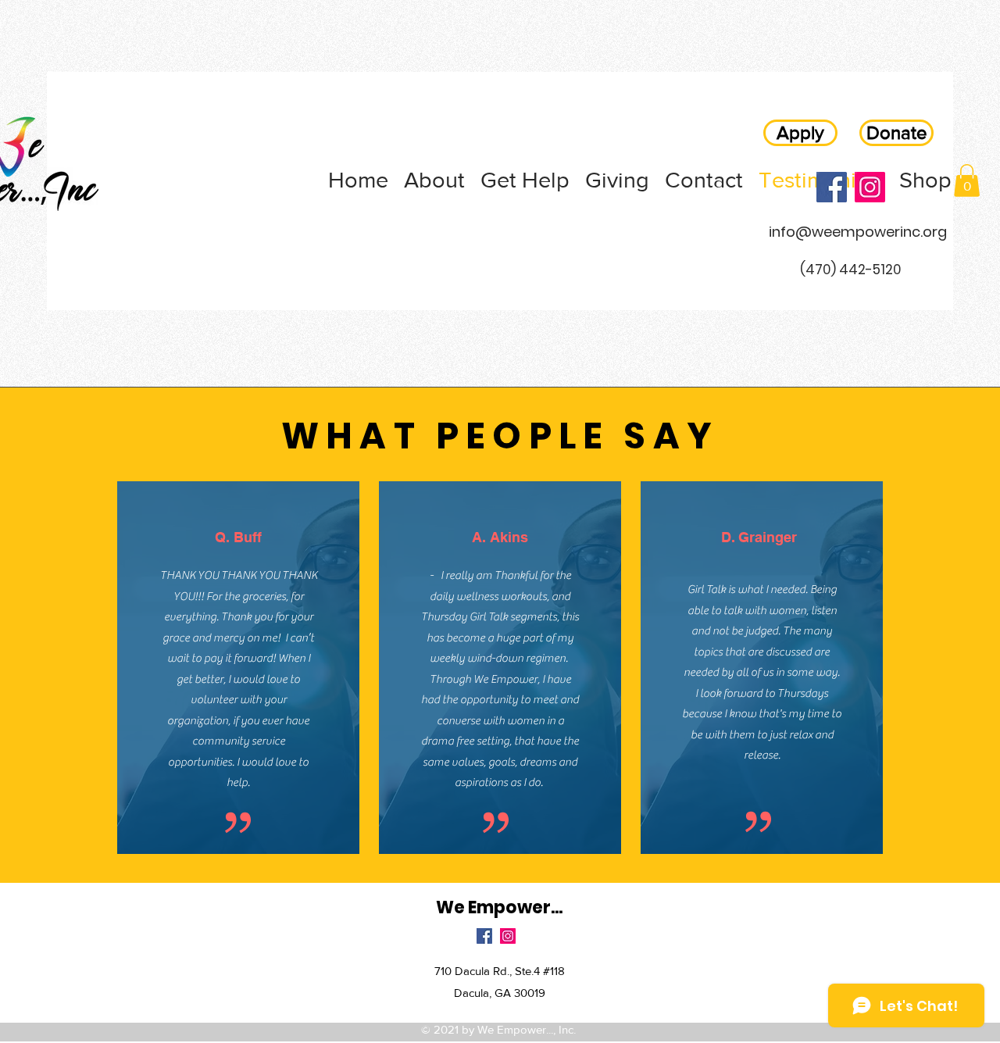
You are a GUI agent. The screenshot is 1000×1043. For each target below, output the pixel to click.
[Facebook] (831, 187)
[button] (966, 180)
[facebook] (484, 936)
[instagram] (508, 936)
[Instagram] (870, 187)
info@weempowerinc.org (858, 231)
